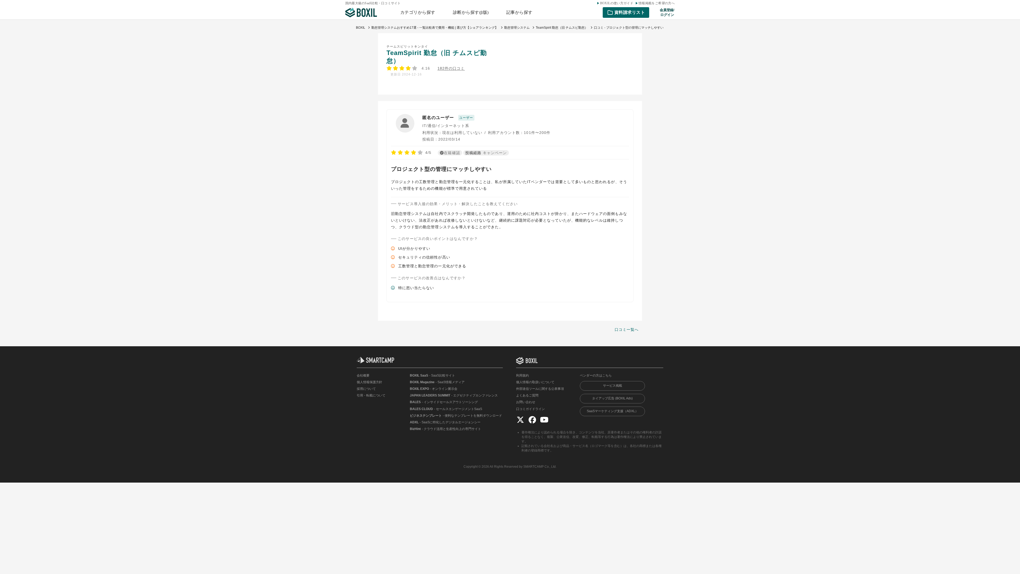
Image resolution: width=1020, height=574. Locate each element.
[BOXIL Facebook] (532, 419)
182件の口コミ (451, 68)
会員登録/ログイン (667, 12)
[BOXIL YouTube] (544, 419)
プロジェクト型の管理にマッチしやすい (441, 169)
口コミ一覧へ (627, 329)
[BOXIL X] (520, 419)
